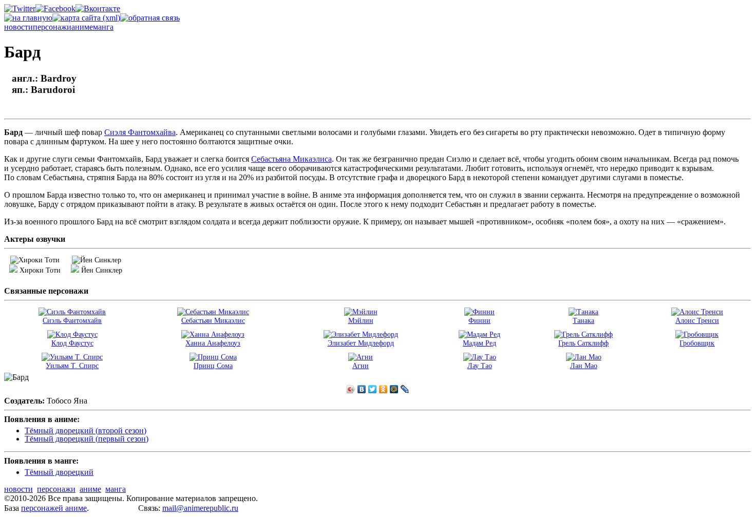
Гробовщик (697, 343)
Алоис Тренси (697, 320)
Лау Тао (479, 365)
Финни (479, 320)
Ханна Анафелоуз (212, 343)
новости (18, 27)
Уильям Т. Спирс (72, 365)
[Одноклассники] (383, 389)
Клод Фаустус (72, 343)
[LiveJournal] (405, 389)
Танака (583, 320)
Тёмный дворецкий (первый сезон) (86, 438)
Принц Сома (213, 365)
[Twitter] (372, 389)
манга (103, 27)
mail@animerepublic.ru (200, 508)
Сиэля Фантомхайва (140, 132)
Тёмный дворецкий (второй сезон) (85, 430)
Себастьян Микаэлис (213, 320)
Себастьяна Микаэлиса (291, 159)
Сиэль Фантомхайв (72, 320)
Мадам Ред (479, 343)
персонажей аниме (54, 508)
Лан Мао (583, 365)
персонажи (52, 27)
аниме (82, 27)
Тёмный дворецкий (59, 472)
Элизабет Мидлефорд (361, 343)
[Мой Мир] (394, 389)
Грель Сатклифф (583, 343)
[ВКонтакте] (361, 389)
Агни (360, 365)
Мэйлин (360, 320)
